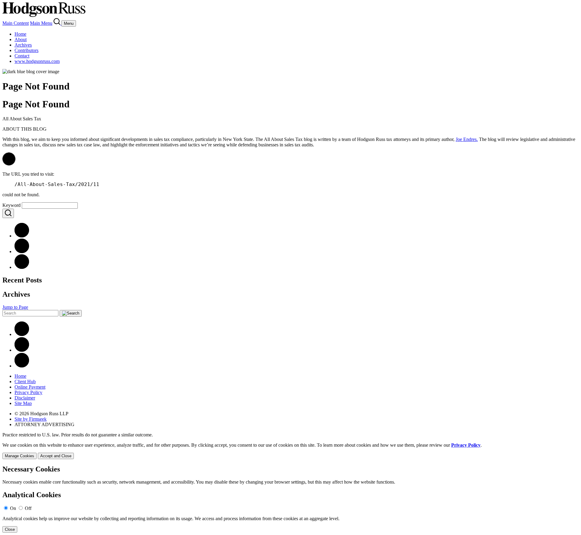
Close (10, 529)
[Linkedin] (22, 334)
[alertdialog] (290, 499)
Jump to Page (15, 307)
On (13, 508)
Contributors (26, 50)
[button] (8, 163)
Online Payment (30, 387)
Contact (22, 55)
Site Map (23, 403)
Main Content (15, 23)
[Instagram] (22, 365)
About (21, 39)
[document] (290, 499)
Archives (23, 44)
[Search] (57, 23)
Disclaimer (25, 397)
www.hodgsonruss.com (37, 61)
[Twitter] (22, 267)
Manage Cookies (19, 456)
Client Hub (25, 381)
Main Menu (41, 23)
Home (20, 34)
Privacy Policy (28, 392)
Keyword (11, 205)
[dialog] (290, 450)
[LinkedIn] (22, 251)
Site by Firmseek (31, 419)
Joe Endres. (467, 139)
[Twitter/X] (22, 350)
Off (28, 508)
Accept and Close (55, 456)
